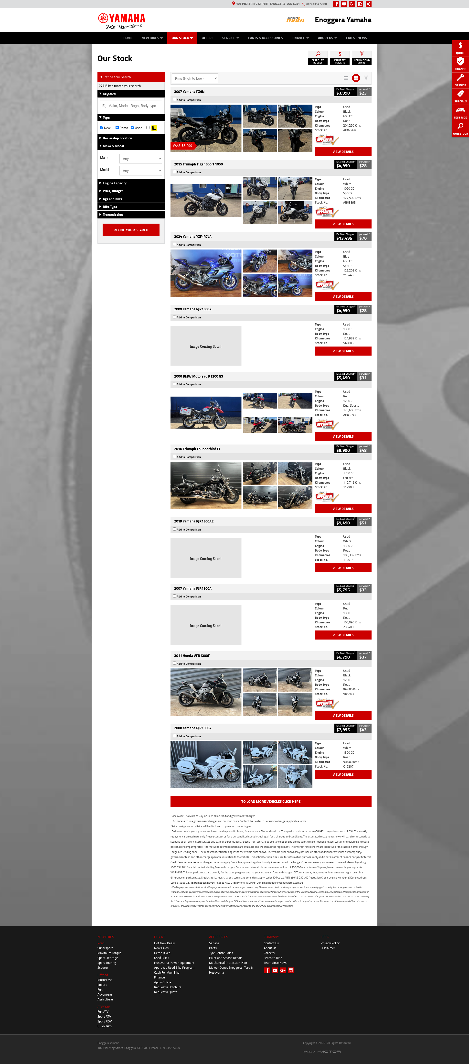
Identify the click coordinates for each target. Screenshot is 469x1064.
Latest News (356, 37)
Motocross (104, 979)
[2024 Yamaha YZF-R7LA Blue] (241, 273)
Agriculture (105, 999)
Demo (123, 128)
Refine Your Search (115, 76)
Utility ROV (104, 1026)
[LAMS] (154, 128)
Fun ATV (103, 1011)
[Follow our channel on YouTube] (345, 4)
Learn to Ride (273, 957)
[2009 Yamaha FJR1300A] (241, 345)
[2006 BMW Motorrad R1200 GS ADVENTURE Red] (241, 413)
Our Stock (180, 37)
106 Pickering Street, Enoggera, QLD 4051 (268, 3)
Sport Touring (106, 962)
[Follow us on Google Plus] (353, 4)
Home (128, 37)
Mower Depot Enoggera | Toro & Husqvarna (231, 970)
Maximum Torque (109, 952)
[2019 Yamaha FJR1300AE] (241, 558)
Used (138, 128)
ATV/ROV (103, 1006)
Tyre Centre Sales (221, 952)
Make (104, 157)
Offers (207, 37)
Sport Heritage (107, 957)
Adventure (104, 994)
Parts (213, 947)
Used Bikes (161, 957)
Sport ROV (104, 1021)
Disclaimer (328, 947)
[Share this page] (367, 4)
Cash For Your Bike (167, 972)
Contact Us (271, 943)
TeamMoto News (275, 962)
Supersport (105, 947)
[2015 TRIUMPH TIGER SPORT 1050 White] (241, 200)
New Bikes (150, 37)
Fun (100, 989)
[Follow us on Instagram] (361, 4)
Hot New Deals (164, 943)
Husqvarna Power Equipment (174, 962)
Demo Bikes (162, 952)
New (107, 128)
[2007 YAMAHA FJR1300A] (241, 625)
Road (101, 943)
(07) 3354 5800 (316, 3)
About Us (325, 37)
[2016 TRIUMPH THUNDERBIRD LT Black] (241, 485)
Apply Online (162, 982)
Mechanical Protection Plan (228, 962)
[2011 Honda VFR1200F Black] (241, 692)
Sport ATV (104, 1016)
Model (104, 169)
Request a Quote (165, 991)
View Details (343, 151)
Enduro (102, 984)
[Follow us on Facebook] (337, 4)
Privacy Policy (330, 943)
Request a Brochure (167, 987)
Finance (298, 37)
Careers (269, 952)
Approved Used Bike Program (174, 967)
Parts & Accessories (265, 37)
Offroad (102, 974)
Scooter (102, 967)
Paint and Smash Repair (225, 957)
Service (228, 37)
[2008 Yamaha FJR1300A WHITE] (241, 764)
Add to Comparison (189, 100)
